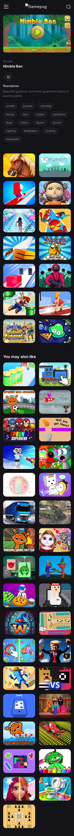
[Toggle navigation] (6, 6)
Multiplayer (30, 130)
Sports (40, 122)
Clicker (40, 114)
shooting (46, 106)
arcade (10, 106)
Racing (10, 114)
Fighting (11, 130)
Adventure (59, 114)
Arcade (8, 61)
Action (24, 122)
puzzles (27, 106)
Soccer (57, 122)
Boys (9, 122)
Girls (25, 114)
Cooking (50, 130)
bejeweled (12, 139)
